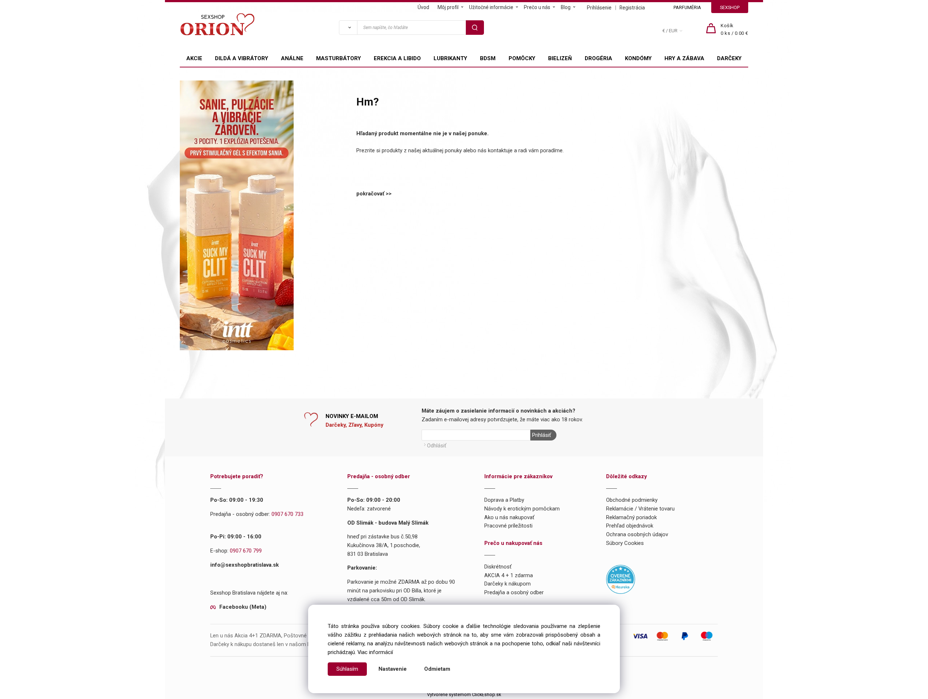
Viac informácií (375, 652)
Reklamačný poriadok (631, 517)
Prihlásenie (599, 8)
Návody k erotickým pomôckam (522, 508)
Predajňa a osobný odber (514, 592)
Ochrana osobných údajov (637, 534)
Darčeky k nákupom (507, 583)
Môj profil (448, 7)
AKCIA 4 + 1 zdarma (508, 575)
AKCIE (194, 58)
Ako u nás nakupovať (509, 517)
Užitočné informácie (491, 7)
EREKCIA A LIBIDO (397, 58)
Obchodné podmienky (632, 500)
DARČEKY (729, 58)
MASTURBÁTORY (338, 58)
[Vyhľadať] (348, 27)
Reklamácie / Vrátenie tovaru (640, 508)
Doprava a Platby (504, 500)
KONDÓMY (638, 58)
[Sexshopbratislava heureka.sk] (620, 579)
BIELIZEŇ (560, 58)
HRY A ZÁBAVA (684, 58)
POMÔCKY (522, 58)
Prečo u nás (537, 7)
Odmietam (437, 669)
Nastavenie (392, 669)
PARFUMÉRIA (687, 7)
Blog (566, 7)
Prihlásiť (541, 435)
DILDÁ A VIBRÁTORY (241, 58)
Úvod (423, 7)
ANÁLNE (292, 58)
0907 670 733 (287, 514)
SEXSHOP (730, 7)
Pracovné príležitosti (508, 525)
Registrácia (632, 8)
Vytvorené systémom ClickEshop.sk (464, 694)
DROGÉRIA (598, 58)
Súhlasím (347, 669)
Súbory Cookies (625, 543)
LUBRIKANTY (450, 58)
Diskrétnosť (497, 566)
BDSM (488, 58)
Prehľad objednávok (629, 525)
